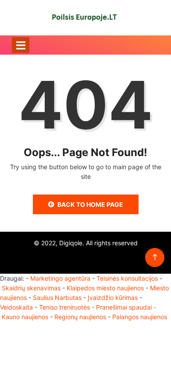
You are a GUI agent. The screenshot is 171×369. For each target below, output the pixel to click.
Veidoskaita (16, 307)
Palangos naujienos (139, 316)
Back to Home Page (90, 204)
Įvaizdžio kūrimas (113, 297)
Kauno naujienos (25, 316)
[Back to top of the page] (155, 257)
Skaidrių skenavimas (31, 288)
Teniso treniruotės (64, 307)
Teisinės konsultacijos (127, 278)
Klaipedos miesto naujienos (105, 288)
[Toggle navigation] (21, 45)
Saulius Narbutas (57, 297)
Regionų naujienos (80, 316)
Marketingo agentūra (60, 278)
